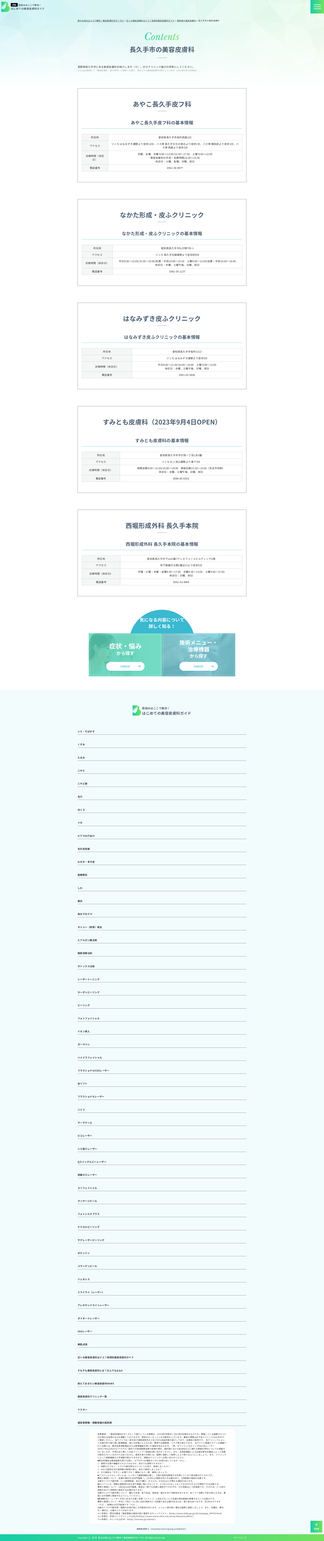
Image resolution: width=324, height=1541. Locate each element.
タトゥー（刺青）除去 (90, 927)
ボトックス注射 (86, 966)
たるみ (81, 757)
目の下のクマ (85, 914)
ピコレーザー (85, 1135)
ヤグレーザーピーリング (91, 1240)
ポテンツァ (84, 1253)
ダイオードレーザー (89, 1318)
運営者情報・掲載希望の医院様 (95, 1422)
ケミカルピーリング (89, 1227)
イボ (80, 822)
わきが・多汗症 (86, 861)
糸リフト (82, 1083)
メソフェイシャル (87, 1188)
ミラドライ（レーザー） (91, 1292)
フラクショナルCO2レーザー (93, 1070)
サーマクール (85, 1122)
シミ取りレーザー (87, 1148)
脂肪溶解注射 (85, 953)
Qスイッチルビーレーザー (92, 1161)
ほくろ (81, 809)
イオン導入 (84, 1031)
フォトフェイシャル (89, 1018)
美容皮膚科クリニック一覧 (92, 1396)
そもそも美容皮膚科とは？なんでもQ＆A (100, 1370)
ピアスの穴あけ (86, 835)
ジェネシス (84, 1279)
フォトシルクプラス (89, 1214)
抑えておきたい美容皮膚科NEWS (96, 1383)
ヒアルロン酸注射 (87, 940)
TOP (316, 1529)
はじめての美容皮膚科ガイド (28, 6)
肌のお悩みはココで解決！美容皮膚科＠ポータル (121, 1537)
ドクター (82, 1409)
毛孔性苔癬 (84, 848)
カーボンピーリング (89, 992)
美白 (80, 901)
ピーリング (84, 1005)
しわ (80, 888)
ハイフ (81, 1109)
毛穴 (80, 796)
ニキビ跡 (82, 783)
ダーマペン (84, 1044)
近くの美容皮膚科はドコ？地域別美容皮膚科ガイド (106, 1357)
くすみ (81, 744)
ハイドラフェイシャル (90, 1057)
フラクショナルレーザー (91, 1096)
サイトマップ (240, 1537)
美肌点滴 (82, 1344)
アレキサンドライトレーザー (93, 1305)
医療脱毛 (82, 874)
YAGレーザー (85, 1331)
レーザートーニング (89, 979)
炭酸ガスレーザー (87, 1174)
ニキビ (81, 770)
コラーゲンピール (87, 1266)
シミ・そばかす (86, 731)
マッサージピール (87, 1201)
